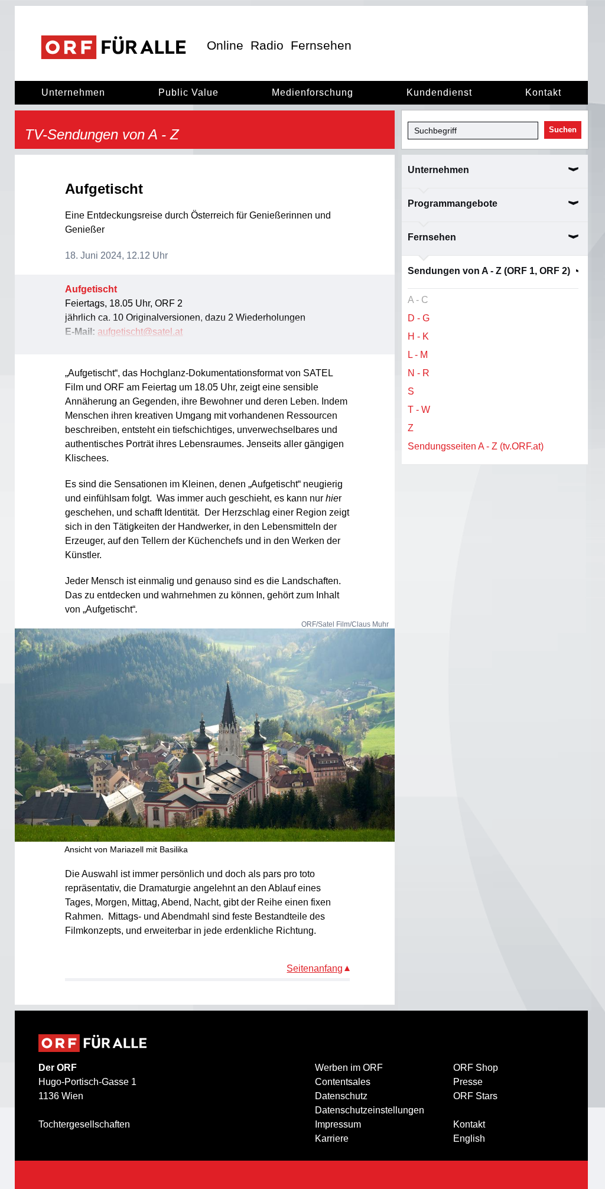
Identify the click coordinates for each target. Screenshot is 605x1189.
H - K (418, 336)
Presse (468, 1082)
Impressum (338, 1124)
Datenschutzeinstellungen (369, 1110)
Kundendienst (439, 92)
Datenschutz (341, 1096)
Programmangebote (452, 203)
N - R (419, 373)
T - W (419, 410)
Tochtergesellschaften (84, 1124)
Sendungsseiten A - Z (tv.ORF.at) (476, 446)
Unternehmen (73, 92)
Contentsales (342, 1082)
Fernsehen (321, 45)
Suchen (563, 129)
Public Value (188, 92)
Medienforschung (312, 92)
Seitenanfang (315, 968)
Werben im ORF (349, 1068)
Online (225, 45)
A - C (418, 300)
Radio (267, 45)
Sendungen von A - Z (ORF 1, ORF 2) (489, 271)
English (469, 1138)
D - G (419, 318)
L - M (418, 355)
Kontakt (543, 92)
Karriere (332, 1138)
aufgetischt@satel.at (140, 332)
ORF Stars (475, 1096)
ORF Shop (475, 1068)
